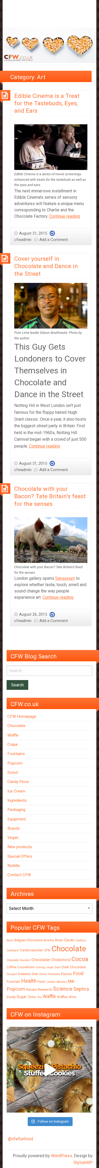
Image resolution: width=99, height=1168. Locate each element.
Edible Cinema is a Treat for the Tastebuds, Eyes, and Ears (46, 103)
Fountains (16, 753)
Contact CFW (19, 874)
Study (11, 997)
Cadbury (81, 940)
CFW (47, 950)
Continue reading (64, 216)
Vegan (12, 837)
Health (28, 981)
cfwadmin (22, 239)
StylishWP (83, 1162)
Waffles (62, 997)
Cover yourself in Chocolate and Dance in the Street (46, 266)
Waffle (12, 735)
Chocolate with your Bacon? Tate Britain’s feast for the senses (50, 496)
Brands (13, 828)
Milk (71, 981)
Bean (10, 940)
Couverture (25, 967)
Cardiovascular (31, 950)
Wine (72, 997)
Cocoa (80, 959)
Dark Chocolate (74, 967)
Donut (12, 772)
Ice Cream (16, 791)
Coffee (11, 967)
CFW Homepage (21, 716)
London (50, 982)
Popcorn (14, 763)
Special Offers (19, 856)
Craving (40, 967)
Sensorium (65, 578)
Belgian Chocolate (28, 940)
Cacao (69, 940)
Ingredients (17, 800)
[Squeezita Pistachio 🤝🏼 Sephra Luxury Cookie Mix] (49, 1070)
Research (45, 989)
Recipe (31, 989)
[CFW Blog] (49, 44)
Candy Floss (18, 781)
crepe (49, 967)
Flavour (66, 974)
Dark (57, 967)
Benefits (49, 940)
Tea (39, 997)
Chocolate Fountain (18, 960)
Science (62, 989)
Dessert (12, 974)
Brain (59, 940)
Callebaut (13, 950)
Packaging (16, 809)
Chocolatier (40, 960)
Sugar (22, 997)
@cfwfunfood (20, 1138)
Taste (32, 997)
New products (19, 846)
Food (78, 973)
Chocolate (16, 725)
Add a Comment (53, 239)
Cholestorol (60, 960)
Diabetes (24, 974)
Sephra (81, 989)
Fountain (13, 982)
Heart (41, 982)
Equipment (16, 819)
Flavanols (54, 974)
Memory (61, 982)
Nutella (13, 865)
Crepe (12, 744)
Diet (35, 974)
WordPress (61, 1155)
